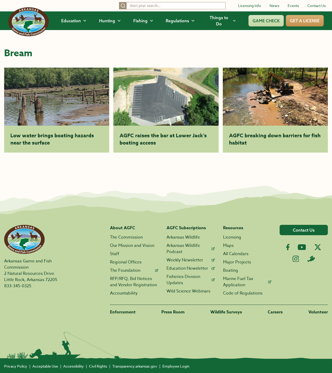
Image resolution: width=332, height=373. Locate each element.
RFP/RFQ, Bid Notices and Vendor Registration (133, 282)
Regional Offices (126, 262)
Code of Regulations (242, 293)
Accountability (124, 293)
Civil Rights (98, 366)
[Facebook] (287, 247)
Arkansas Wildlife (183, 237)
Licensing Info (249, 5)
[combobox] (172, 5)
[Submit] (123, 5)
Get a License (305, 20)
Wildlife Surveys (226, 312)
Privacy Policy (15, 366)
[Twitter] (317, 247)
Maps (228, 245)
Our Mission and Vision (132, 245)
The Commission (126, 237)
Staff (114, 254)
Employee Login (175, 366)
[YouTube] (302, 247)
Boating (230, 270)
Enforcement (123, 312)
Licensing (232, 237)
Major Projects (237, 262)
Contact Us (316, 5)
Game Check (266, 20)
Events (293, 5)
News (274, 5)
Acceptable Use (45, 366)
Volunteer (318, 312)
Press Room (173, 312)
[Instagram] (296, 259)
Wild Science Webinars (188, 291)
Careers (275, 312)
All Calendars (235, 254)
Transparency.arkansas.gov (134, 366)
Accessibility (73, 366)
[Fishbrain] (311, 259)
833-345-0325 (17, 286)
